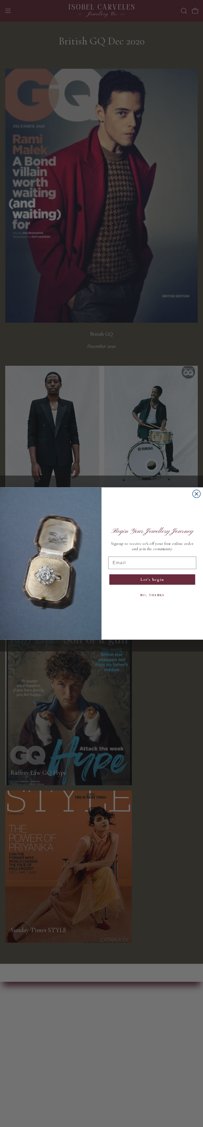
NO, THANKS (152, 595)
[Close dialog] (197, 494)
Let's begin (152, 579)
